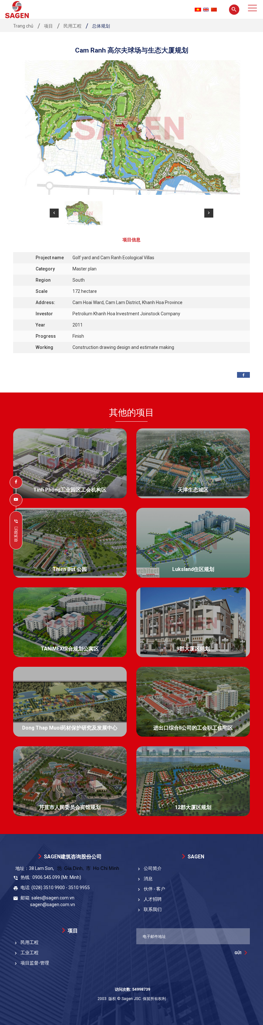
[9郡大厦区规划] (193, 622)
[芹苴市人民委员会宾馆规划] (70, 781)
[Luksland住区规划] (193, 543)
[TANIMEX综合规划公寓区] (70, 622)
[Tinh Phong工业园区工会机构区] (70, 463)
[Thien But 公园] (70, 543)
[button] (54, 213)
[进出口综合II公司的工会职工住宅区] (193, 702)
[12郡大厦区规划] (193, 781)
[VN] (198, 10)
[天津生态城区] (193, 463)
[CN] (214, 10)
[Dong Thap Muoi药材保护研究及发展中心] (70, 702)
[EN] (206, 10)
